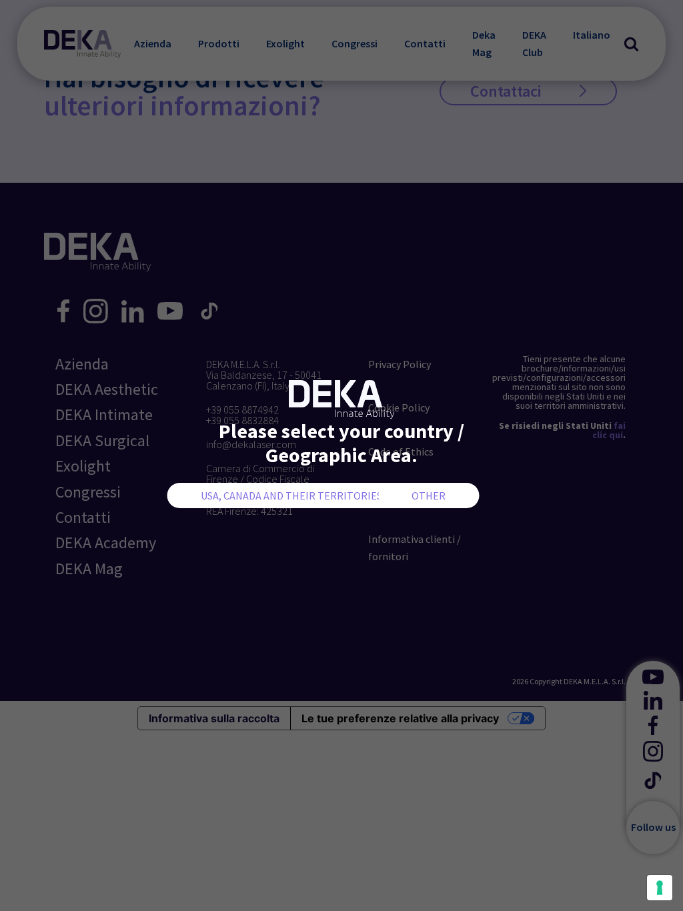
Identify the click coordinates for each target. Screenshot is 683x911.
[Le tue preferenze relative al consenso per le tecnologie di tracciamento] (659, 887)
